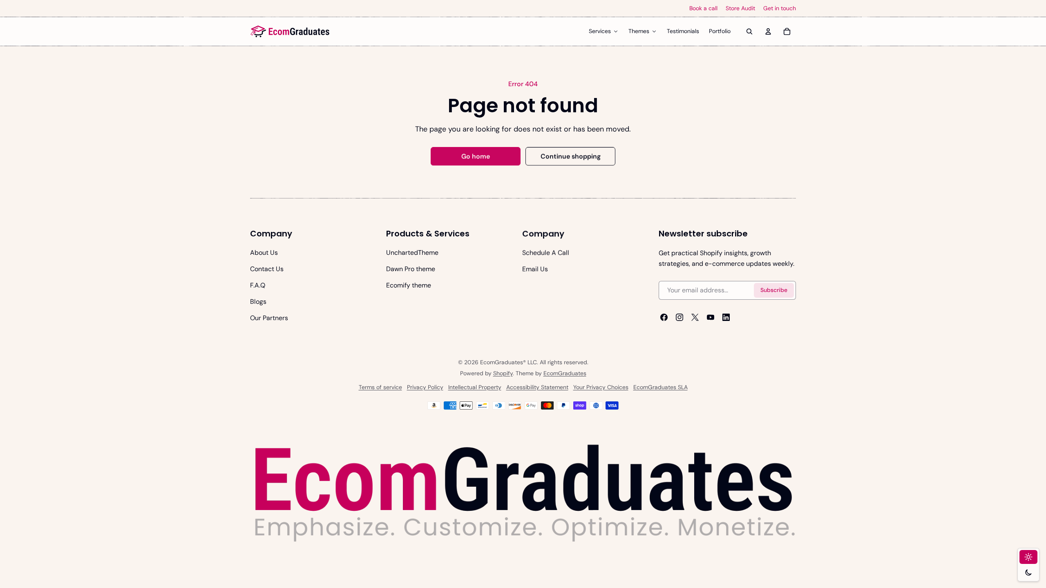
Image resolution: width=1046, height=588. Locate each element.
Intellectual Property (474, 387)
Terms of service (380, 387)
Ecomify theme (408, 285)
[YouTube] (710, 317)
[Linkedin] (726, 317)
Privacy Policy (425, 387)
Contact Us (267, 269)
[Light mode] (1028, 557)
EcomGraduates (564, 373)
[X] (695, 317)
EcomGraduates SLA (660, 387)
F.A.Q (257, 285)
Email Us (535, 269)
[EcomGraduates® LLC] (290, 31)
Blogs (258, 301)
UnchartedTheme (412, 252)
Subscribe (773, 290)
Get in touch (779, 8)
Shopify (503, 373)
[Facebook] (664, 317)
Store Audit (740, 8)
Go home (475, 156)
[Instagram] (679, 317)
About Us (264, 252)
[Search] (749, 31)
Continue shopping (571, 156)
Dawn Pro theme (410, 269)
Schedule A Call (545, 252)
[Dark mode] (1028, 572)
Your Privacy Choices (600, 387)
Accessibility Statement (537, 387)
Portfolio (720, 31)
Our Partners (269, 318)
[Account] (768, 31)
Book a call (703, 8)
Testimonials (683, 31)
